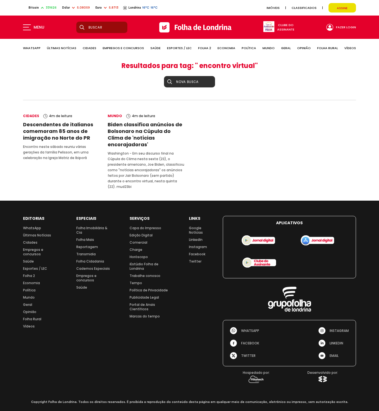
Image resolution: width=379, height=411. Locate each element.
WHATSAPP (32, 48)
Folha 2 (29, 275)
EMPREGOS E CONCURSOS (123, 48)
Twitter (195, 261)
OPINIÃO (304, 48)
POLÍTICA (249, 48)
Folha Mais (85, 239)
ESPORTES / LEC (179, 48)
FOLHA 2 (204, 48)
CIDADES (89, 48)
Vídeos (29, 326)
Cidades (30, 242)
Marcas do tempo (145, 316)
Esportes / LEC (35, 268)
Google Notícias (196, 230)
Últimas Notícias (37, 235)
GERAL (286, 48)
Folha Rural (32, 319)
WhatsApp (32, 228)
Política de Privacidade (149, 290)
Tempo (136, 283)
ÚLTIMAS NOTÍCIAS (61, 48)
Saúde (28, 261)
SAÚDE (155, 48)
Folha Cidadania (90, 261)
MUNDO (268, 48)
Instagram (198, 246)
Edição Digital (141, 235)
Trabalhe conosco (145, 275)
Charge (136, 249)
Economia (31, 283)
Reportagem (87, 246)
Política (29, 290)
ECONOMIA (226, 48)
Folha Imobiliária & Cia (91, 230)
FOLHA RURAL (327, 48)
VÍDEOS (350, 48)
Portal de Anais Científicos (142, 306)
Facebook (197, 254)
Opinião (29, 311)
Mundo (29, 297)
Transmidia (86, 254)
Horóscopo (139, 256)
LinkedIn (196, 239)
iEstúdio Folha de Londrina (144, 266)
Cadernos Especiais (93, 268)
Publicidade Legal (144, 297)
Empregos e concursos (33, 251)
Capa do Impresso (145, 228)
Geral (27, 304)
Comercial (138, 242)
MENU (39, 27)
